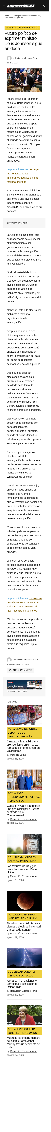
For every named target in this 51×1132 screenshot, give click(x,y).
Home (7, 16)
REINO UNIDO (30, 27)
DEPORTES (31, 729)
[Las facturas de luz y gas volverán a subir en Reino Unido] (24, 844)
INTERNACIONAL (17, 797)
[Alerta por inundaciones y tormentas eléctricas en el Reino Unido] (24, 958)
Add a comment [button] (22, 670)
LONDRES (30, 857)
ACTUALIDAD (13, 27)
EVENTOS (30, 914)
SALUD (29, 975)
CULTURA (29, 1029)
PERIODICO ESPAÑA (20, 736)
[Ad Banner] (24, 684)
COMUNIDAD (15, 857)
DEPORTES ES (16, 733)
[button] (4, 5)
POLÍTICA (34, 797)
